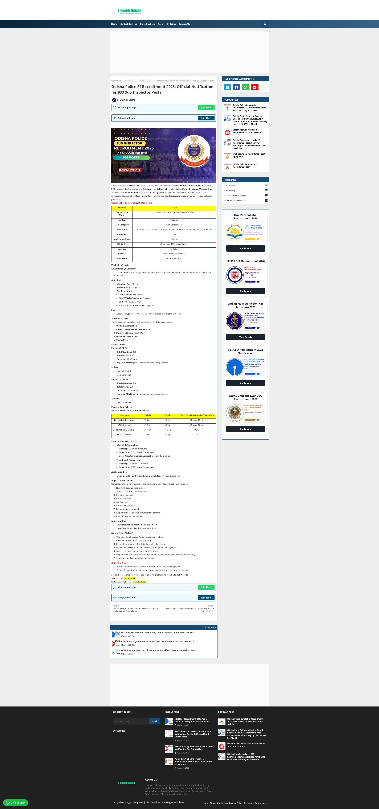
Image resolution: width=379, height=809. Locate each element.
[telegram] (227, 87)
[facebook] (236, 87)
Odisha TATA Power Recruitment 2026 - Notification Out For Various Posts (159, 650)
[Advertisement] (189, 52)
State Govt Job (147, 24)
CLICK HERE (128, 578)
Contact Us (184, 24)
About (213, 803)
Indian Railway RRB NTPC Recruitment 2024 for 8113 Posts (248, 131)
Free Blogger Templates (172, 802)
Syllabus (171, 24)
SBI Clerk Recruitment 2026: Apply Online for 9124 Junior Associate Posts (158, 632)
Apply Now (246, 249)
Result (161, 24)
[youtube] (254, 87)
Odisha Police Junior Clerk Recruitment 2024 (245, 165)
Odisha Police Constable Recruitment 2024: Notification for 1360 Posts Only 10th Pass (249, 108)
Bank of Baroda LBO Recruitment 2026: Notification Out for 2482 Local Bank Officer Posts (193, 734)
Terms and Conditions (255, 803)
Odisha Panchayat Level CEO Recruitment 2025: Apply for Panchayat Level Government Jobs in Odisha (249, 144)
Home (114, 24)
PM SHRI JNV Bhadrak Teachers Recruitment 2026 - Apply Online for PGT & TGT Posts (194, 762)
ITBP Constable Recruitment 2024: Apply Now (249, 155)
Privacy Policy (235, 803)
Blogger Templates (134, 802)
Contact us (222, 803)
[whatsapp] (245, 87)
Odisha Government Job (129, 80)
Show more (210, 627)
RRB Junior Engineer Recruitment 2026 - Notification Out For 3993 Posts (157, 641)
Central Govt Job (128, 24)
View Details (246, 338)
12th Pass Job (247, 190)
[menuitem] (114, 24)
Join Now (206, 107)
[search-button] (265, 24)
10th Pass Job (247, 185)
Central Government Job (247, 195)
